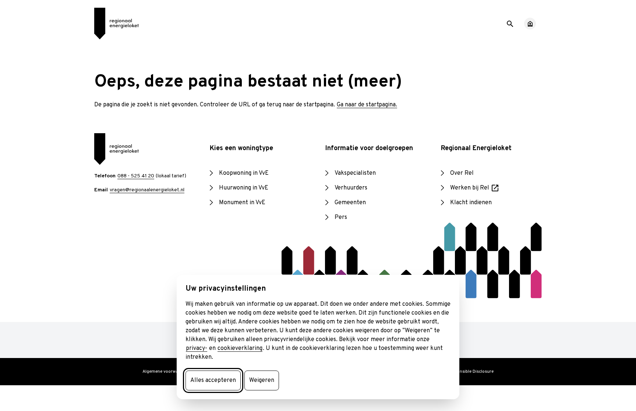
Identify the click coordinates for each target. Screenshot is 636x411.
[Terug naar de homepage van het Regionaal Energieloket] (116, 23)
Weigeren (261, 380)
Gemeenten (350, 202)
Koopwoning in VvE (244, 173)
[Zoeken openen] (509, 23)
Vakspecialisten (355, 173)
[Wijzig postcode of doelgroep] (530, 23)
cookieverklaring (240, 348)
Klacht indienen (471, 202)
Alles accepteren (213, 380)
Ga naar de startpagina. (367, 105)
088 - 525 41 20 (135, 176)
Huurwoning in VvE (243, 188)
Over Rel (462, 173)
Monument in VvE (242, 202)
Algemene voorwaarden (166, 372)
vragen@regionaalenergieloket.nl (147, 190)
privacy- (196, 348)
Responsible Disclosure (470, 372)
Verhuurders (351, 188)
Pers (341, 217)
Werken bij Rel (475, 188)
